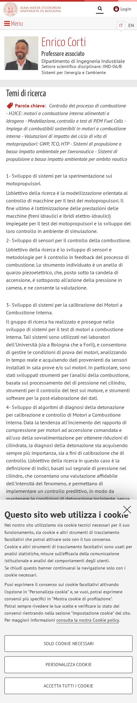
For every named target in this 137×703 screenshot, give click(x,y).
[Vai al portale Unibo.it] (32, 9)
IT (121, 25)
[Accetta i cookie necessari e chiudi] (127, 509)
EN (131, 25)
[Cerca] (100, 9)
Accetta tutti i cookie (68, 686)
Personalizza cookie (69, 664)
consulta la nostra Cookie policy (87, 620)
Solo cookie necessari (69, 643)
